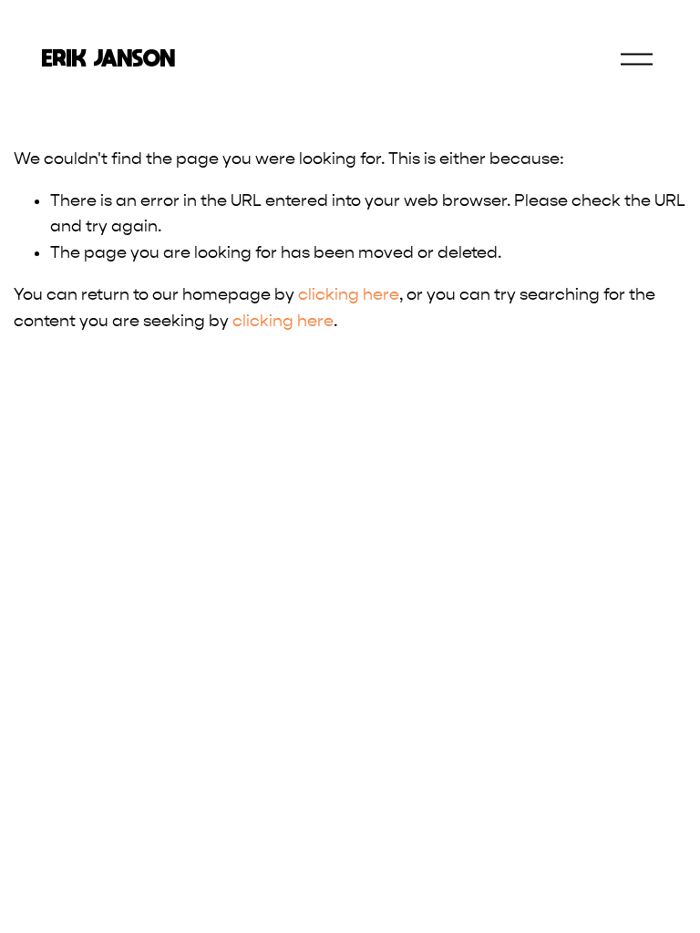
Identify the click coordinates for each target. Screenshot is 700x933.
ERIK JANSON (108, 58)
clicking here (348, 294)
